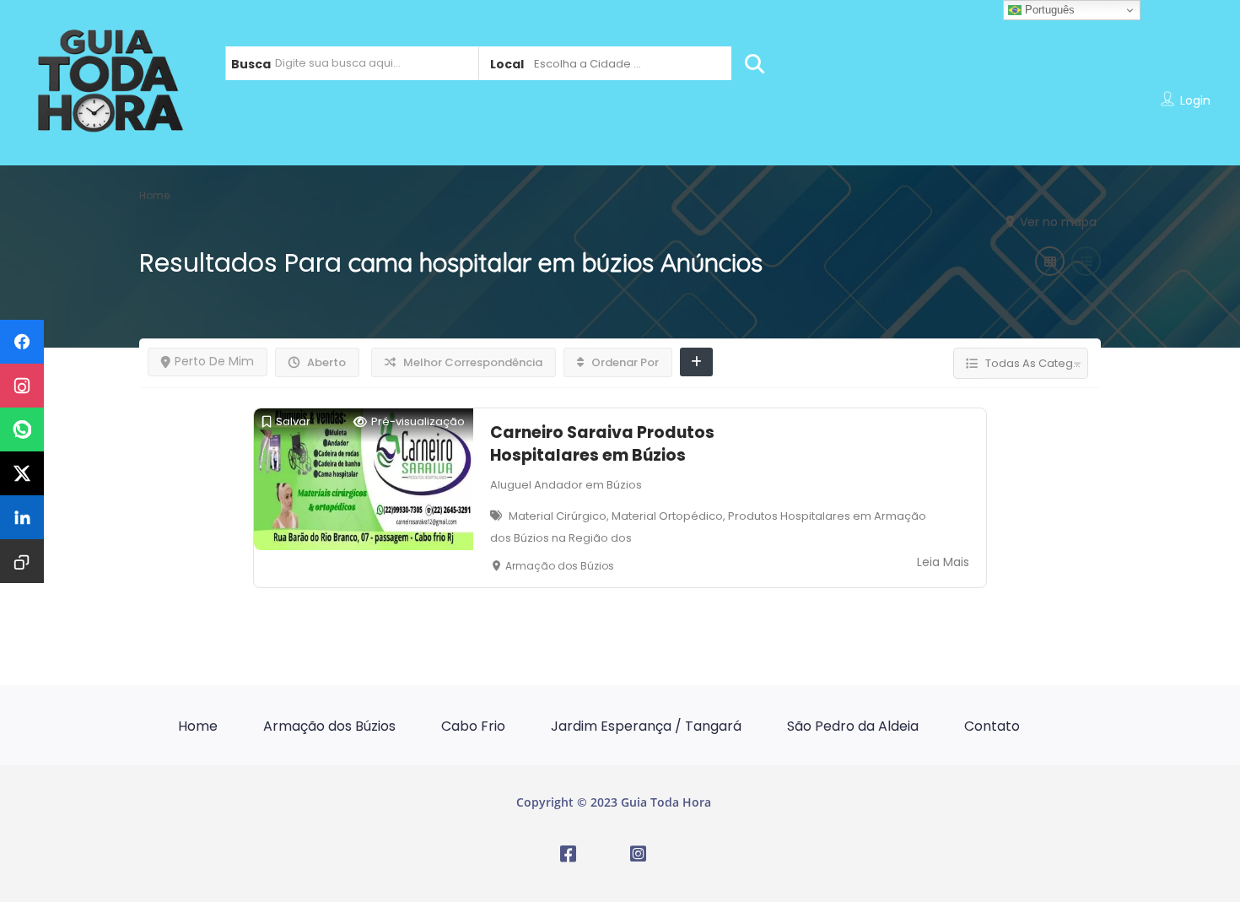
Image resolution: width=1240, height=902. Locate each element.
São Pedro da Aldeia (853, 726)
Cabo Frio (473, 726)
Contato (992, 726)
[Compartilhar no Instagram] (22, 386)
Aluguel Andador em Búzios (566, 485)
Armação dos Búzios (329, 726)
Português (1048, 9)
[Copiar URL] (22, 561)
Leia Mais (943, 562)
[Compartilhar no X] (22, 473)
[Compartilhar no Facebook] (22, 342)
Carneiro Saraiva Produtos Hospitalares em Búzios (602, 444)
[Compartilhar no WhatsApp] (22, 429)
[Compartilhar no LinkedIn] (22, 517)
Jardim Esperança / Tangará (646, 726)
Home (198, 726)
